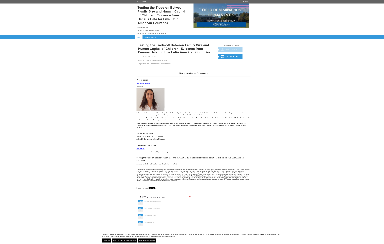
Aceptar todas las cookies (147, 240)
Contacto (232, 56)
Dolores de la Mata (143, 83)
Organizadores (150, 37)
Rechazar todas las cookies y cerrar (124, 240)
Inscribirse (232, 49)
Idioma (245, 1)
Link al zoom (140, 149)
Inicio (138, 2)
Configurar (106, 240)
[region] (192, 237)
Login (144, 2)
